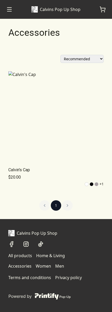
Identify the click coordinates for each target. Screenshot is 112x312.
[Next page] (67, 205)
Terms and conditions (29, 277)
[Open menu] (9, 9)
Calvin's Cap (19, 169)
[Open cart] (102, 9)
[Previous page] (44, 205)
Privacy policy (68, 277)
